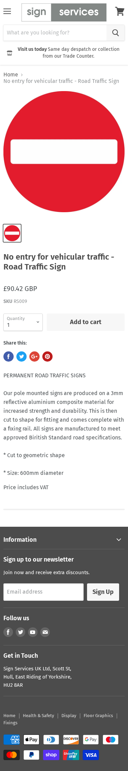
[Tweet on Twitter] (21, 356)
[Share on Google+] (34, 356)
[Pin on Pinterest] (47, 356)
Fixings (10, 722)
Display (68, 715)
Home (10, 75)
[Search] (115, 33)
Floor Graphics (98, 715)
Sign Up (103, 592)
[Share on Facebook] (8, 356)
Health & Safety (38, 715)
